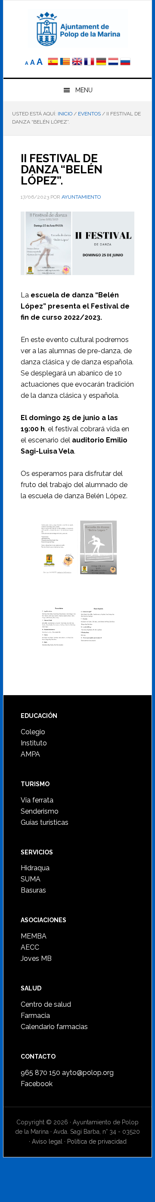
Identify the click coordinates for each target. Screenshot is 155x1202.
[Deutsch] (101, 62)
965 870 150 (40, 1073)
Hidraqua (35, 868)
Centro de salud (46, 1004)
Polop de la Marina (77, 28)
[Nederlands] (114, 62)
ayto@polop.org (88, 1073)
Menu (84, 90)
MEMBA (33, 936)
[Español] (53, 62)
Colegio (33, 732)
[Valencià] (65, 62)
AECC (30, 947)
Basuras (33, 890)
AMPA (30, 754)
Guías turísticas (44, 822)
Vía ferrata (37, 800)
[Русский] (125, 62)
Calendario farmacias (54, 1027)
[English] (77, 62)
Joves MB (36, 958)
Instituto (34, 743)
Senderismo (40, 811)
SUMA (30, 879)
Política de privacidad (97, 1141)
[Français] (89, 62)
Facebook (37, 1084)
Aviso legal (47, 1141)
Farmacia (35, 1015)
